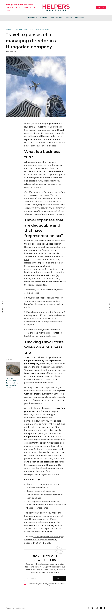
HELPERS (46, 543)
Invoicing (45, 29)
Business (38, 29)
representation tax (33, 139)
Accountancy (11, 29)
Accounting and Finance (25, 29)
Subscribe (101, 7)
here (54, 336)
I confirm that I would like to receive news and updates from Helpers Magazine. (46, 584)
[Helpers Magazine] (56, 7)
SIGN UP (60, 578)
